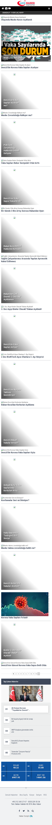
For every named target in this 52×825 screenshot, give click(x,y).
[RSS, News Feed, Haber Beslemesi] (28, 810)
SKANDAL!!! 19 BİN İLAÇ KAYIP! (13, 13)
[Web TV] (9, 8)
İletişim (39, 795)
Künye (32, 795)
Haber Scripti (24, 816)
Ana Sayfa (24, 795)
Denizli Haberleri (11, 795)
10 (36, 674)
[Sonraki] (38, 673)
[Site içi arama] (32, 810)
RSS (45, 795)
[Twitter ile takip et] (24, 810)
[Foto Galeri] (6, 8)
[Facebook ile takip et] (19, 810)
